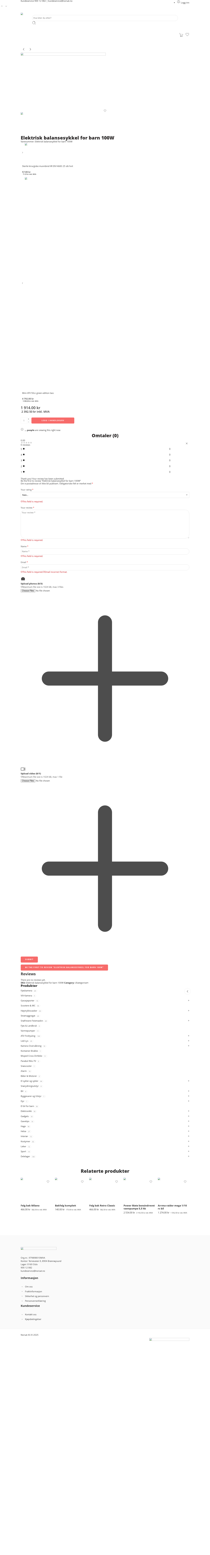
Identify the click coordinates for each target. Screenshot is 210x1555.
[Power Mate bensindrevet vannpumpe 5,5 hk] (139, 1189)
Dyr (24, 1101)
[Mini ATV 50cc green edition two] (23, 284)
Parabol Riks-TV (30, 1061)
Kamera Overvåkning (33, 1046)
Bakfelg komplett (65, 1205)
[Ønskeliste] (187, 35)
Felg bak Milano (30, 1205)
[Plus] (28, 419)
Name (24, 546)
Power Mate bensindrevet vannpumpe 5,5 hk (139, 1207)
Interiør (26, 1136)
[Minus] (28, 422)
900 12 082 (26, 1267)
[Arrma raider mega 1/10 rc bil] (173, 1189)
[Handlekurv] (181, 35)
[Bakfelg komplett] (70, 1189)
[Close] (187, 991)
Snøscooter (28, 1066)
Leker (25, 1146)
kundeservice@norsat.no (33, 1271)
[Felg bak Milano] (36, 1189)
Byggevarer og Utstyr (32, 1096)
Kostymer (27, 1141)
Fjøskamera (28, 990)
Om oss (29, 1286)
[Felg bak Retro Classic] (105, 1189)
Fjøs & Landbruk (30, 1025)
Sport (25, 1151)
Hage (25, 1126)
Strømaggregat (30, 1015)
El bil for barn (29, 1106)
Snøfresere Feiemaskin (34, 1020)
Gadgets (26, 1116)
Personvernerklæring (35, 1301)
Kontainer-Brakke (31, 1051)
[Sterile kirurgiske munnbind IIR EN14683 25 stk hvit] (23, 153)
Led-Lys (26, 1041)
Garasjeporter (29, 1000)
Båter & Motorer (30, 1076)
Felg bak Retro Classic (102, 1205)
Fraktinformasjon (33, 1291)
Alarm (25, 1071)
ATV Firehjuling (30, 1036)
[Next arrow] (30, 51)
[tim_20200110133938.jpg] (105, 81)
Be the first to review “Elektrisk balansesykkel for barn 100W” (64, 967)
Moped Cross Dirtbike (33, 1056)
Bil (23, 1091)
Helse (25, 1131)
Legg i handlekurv (53, 420)
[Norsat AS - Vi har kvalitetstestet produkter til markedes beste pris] (27, 14)
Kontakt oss (30, 1314)
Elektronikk (28, 1111)
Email (24, 562)
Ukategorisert (81, 982)
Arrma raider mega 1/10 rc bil (172, 1207)
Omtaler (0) (105, 435)
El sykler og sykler (31, 1081)
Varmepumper (30, 1030)
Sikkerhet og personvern (37, 1296)
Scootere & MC (30, 1005)
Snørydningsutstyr (31, 1086)
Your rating (27, 489)
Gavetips (27, 1121)
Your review (27, 507)
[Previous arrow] (24, 51)
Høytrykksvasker (31, 1010)
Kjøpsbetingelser (33, 1319)
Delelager (28, 1156)
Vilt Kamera (28, 995)
